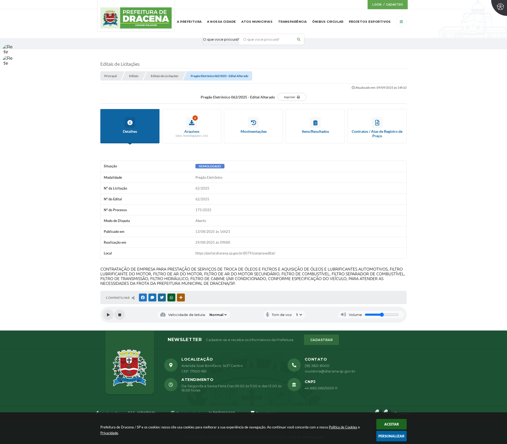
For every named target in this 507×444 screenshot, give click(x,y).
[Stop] (119, 314)
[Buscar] (298, 39)
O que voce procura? (221, 39)
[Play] (108, 314)
